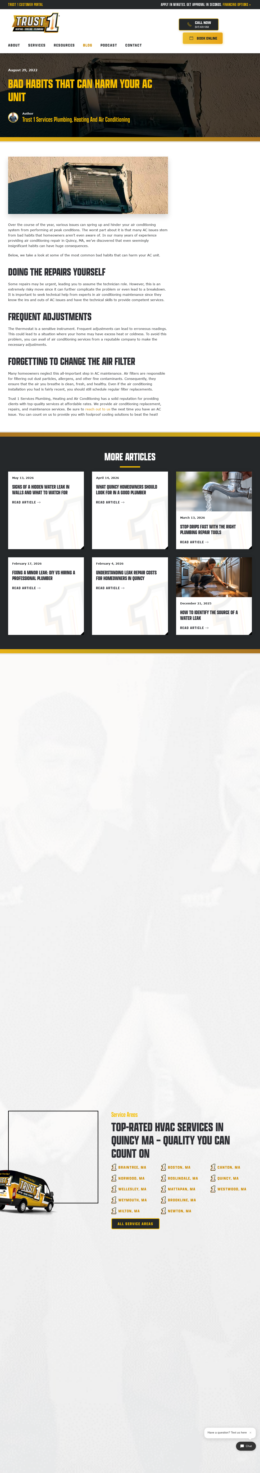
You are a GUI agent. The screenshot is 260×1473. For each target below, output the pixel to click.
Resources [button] (64, 45)
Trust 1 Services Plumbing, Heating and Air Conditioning (76, 119)
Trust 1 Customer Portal (25, 4)
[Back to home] (35, 19)
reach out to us (97, 409)
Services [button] (37, 45)
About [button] (14, 45)
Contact (133, 45)
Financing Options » (237, 4)
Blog (87, 45)
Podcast (109, 45)
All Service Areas (135, 1223)
